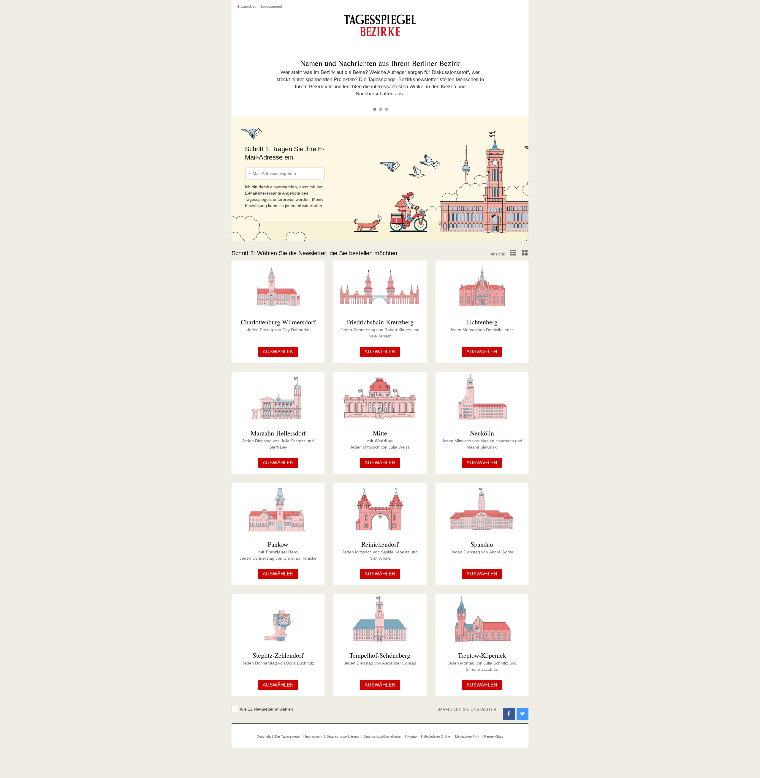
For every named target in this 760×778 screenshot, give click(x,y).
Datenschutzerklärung (343, 736)
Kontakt (412, 736)
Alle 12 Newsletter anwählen (266, 709)
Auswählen (278, 351)
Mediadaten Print (467, 736)
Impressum (313, 736)
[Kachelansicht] (524, 254)
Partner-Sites (493, 736)
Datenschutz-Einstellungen (383, 736)
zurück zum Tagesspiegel (261, 6)
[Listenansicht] (513, 254)
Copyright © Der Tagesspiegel (278, 736)
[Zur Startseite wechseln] (380, 25)
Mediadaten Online (436, 736)
